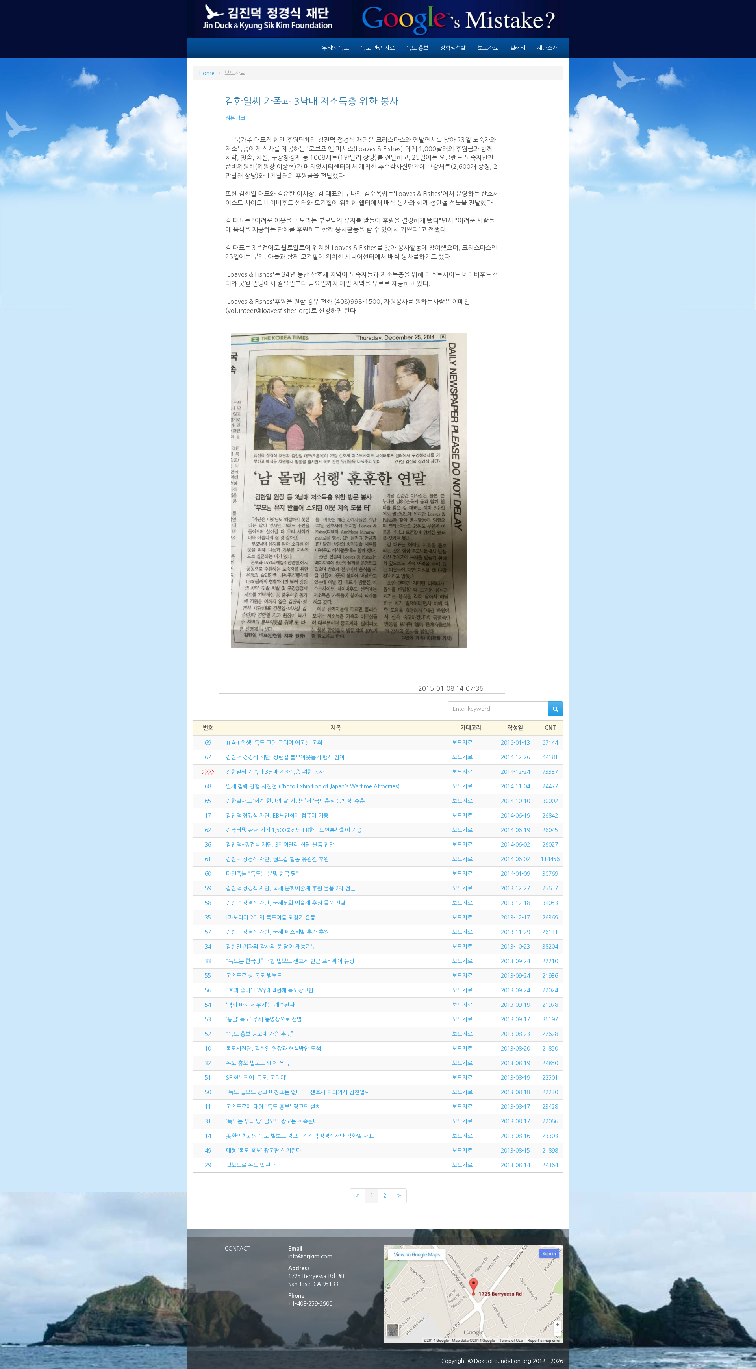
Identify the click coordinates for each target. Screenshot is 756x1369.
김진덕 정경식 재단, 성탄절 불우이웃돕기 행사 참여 (285, 757)
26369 (550, 917)
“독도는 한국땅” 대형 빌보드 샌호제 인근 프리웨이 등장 (290, 961)
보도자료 (488, 48)
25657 (550, 888)
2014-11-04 (515, 786)
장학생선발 (453, 48)
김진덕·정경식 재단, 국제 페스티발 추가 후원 (277, 932)
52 (208, 1034)
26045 (550, 830)
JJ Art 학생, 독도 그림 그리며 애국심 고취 (274, 743)
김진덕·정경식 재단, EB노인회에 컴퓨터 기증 (277, 815)
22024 (550, 990)
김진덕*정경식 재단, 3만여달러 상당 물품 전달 (280, 844)
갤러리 (517, 48)
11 (208, 1107)
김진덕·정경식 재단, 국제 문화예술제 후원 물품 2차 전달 (291, 888)
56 (208, 990)
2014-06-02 (515, 844)
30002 (550, 801)
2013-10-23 (515, 946)
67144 (550, 743)
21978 (550, 1005)
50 (208, 1092)
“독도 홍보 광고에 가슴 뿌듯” (259, 1034)
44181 (550, 757)
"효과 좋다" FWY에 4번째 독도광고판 (269, 990)
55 (208, 976)
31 (208, 1121)
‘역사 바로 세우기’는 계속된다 (260, 1005)
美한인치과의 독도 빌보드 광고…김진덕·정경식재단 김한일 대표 (300, 1136)
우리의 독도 (335, 48)
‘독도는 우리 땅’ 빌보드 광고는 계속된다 (272, 1121)
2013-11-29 (515, 932)
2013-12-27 (515, 888)
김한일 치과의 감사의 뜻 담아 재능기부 (271, 946)
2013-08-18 (515, 1092)
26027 (550, 844)
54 (208, 1005)
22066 (550, 1121)
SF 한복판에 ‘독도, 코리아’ (256, 1077)
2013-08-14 (515, 1165)
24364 (550, 1165)
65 (208, 801)
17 (208, 815)
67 (208, 757)
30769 (550, 874)
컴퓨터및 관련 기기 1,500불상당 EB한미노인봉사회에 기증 (294, 830)
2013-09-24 (515, 961)
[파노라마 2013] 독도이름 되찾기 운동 (270, 917)
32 (208, 1063)
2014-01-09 (515, 874)
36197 (550, 1019)
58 (208, 903)
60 (208, 874)
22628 (550, 1034)
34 (208, 946)
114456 (550, 859)
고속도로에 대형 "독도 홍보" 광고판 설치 (273, 1107)
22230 (550, 1092)
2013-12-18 (515, 903)
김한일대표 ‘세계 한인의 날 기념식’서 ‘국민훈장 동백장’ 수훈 (295, 801)
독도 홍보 (417, 48)
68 (208, 786)
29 (208, 1165)
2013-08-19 (515, 1063)
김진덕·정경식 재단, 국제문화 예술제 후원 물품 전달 (286, 903)
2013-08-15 (515, 1150)
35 (208, 917)
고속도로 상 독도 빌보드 (254, 976)
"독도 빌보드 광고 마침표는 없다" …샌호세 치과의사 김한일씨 (298, 1092)
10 (208, 1048)
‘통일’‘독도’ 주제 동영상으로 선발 (264, 1019)
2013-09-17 (515, 1019)
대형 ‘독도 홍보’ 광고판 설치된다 (263, 1150)
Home (207, 73)
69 (208, 743)
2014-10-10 (515, 801)
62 (208, 830)
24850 (550, 1063)
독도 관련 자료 (378, 48)
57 (208, 932)
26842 (550, 815)
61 (208, 859)
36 (208, 844)
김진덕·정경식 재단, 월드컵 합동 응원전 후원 (277, 859)
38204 (550, 946)
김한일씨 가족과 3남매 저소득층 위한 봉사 (275, 772)
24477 (550, 786)
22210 (550, 961)
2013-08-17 (515, 1107)
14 (208, 1136)
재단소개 (547, 48)
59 (208, 888)
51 (208, 1077)
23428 (550, 1107)
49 (208, 1150)
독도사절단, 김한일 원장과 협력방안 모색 (273, 1048)
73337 (550, 772)
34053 (550, 903)
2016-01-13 (515, 743)
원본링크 (235, 118)
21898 (550, 1150)
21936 (550, 976)
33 (208, 961)
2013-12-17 (515, 917)
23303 (550, 1136)
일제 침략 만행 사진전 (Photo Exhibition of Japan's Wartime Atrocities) (313, 786)
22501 (550, 1077)
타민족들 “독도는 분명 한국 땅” (262, 874)
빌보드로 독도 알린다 (250, 1165)
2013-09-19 (515, 1005)
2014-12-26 (515, 757)
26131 (550, 932)
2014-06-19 (515, 815)
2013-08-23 (515, 1034)
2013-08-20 (515, 1048)
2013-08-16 (515, 1136)
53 (208, 1019)
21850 (550, 1048)
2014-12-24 (515, 772)
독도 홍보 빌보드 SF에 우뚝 (257, 1063)
